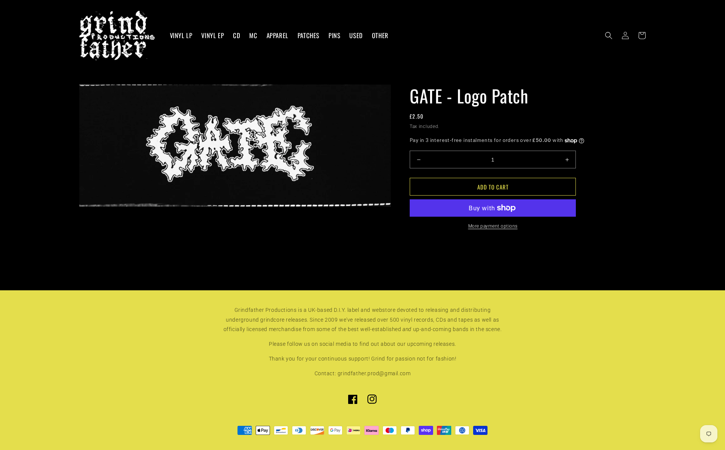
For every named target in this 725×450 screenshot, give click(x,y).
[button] (608, 35)
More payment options (493, 226)
